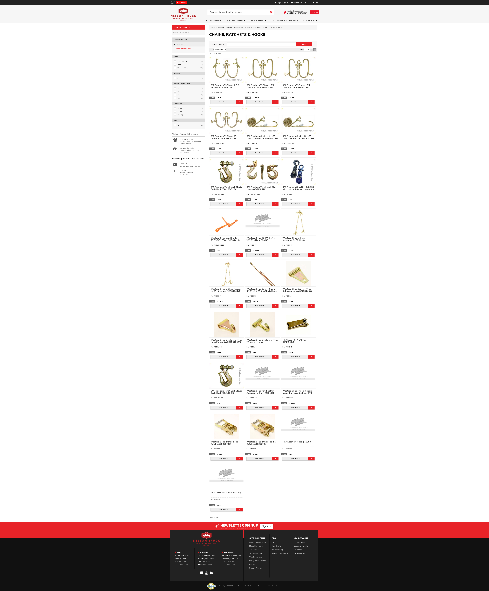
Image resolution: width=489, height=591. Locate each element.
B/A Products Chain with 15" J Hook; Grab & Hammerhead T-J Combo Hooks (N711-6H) (262, 137)
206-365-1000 (204, 562)
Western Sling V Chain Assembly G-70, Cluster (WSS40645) (294, 239)
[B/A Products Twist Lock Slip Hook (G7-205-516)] (262, 173)
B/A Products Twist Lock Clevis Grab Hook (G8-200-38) (226, 392)
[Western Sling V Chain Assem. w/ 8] (226, 275)
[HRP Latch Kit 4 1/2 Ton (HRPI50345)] (298, 326)
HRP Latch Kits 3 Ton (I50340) (226, 493)
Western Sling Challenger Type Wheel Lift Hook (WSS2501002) (262, 341)
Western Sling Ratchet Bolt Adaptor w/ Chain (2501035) (261, 392)
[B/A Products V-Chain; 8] (226, 122)
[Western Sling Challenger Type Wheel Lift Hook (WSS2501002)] (262, 326)
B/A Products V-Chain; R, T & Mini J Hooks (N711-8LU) (225, 86)
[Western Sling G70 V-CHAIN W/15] (262, 224)
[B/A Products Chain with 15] (262, 122)
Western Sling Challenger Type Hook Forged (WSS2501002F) (226, 341)
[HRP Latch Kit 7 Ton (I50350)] (298, 428)
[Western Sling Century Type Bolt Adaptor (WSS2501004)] (298, 275)
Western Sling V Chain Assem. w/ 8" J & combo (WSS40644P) (226, 290)
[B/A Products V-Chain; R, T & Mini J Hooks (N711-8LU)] (226, 71)
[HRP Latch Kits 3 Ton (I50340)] (226, 479)
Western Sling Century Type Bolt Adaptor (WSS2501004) (297, 290)
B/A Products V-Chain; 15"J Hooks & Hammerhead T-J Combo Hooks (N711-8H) (296, 86)
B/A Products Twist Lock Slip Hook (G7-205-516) (261, 188)
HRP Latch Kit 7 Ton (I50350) (297, 442)
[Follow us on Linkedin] (211, 573)
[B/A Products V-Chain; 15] (262, 71)
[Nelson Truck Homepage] (188, 14)
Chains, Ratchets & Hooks (184, 49)
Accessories (178, 44)
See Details (223, 102)
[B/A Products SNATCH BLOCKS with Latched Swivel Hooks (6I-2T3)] (298, 173)
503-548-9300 (228, 562)
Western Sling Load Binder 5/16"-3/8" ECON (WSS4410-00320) (225, 239)
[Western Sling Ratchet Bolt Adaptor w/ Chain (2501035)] (262, 377)
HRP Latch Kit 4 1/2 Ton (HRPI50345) (294, 341)
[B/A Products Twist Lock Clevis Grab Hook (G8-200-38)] (226, 377)
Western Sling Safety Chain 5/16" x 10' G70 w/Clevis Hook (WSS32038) (262, 290)
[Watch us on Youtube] (207, 573)
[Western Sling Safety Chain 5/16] (262, 275)
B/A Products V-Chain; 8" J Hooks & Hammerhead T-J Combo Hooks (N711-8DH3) (225, 137)
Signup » (266, 526)
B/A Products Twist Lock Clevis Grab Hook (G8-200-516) (226, 188)
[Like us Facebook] (202, 573)
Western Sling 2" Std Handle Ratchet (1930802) (261, 443)
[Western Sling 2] (226, 428)
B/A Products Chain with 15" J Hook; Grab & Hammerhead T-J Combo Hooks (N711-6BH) (298, 137)
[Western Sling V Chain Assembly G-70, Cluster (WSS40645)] (298, 224)
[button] (213, 20)
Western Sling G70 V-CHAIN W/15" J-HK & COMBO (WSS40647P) (261, 239)
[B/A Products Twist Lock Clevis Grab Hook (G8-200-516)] (226, 173)
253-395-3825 (181, 562)
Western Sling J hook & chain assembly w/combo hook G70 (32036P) (297, 392)
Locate (314, 12)
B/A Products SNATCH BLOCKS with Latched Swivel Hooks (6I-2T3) (298, 188)
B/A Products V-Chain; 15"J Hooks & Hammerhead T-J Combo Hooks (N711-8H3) (260, 86)
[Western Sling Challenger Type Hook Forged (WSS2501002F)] (226, 326)
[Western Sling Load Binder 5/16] (226, 224)
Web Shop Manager (275, 586)
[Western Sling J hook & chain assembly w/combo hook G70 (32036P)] (298, 377)
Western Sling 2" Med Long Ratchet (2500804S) (224, 443)
